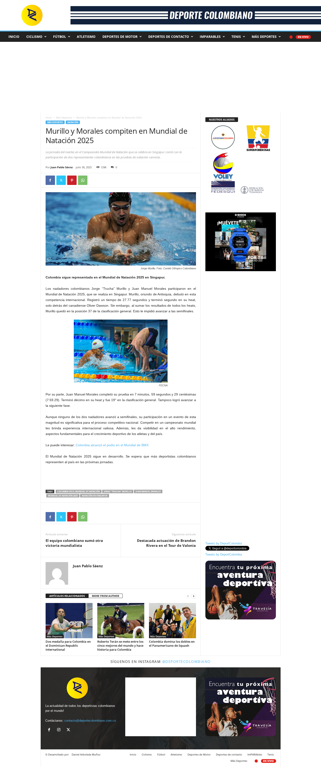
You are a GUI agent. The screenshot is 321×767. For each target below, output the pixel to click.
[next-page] (193, 596)
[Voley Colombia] (240, 155)
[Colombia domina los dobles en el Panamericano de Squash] (172, 620)
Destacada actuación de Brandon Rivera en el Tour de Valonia (166, 543)
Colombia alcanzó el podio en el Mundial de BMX (113, 445)
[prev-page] (188, 596)
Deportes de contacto (168, 36)
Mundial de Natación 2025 (63, 495)
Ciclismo (34, 36)
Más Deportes (264, 36)
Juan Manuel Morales (148, 491)
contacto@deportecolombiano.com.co (90, 720)
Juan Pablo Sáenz (62, 167)
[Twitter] (61, 180)
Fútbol (59, 36)
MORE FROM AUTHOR (105, 596)
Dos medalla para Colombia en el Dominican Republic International (68, 645)
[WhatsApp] (82, 180)
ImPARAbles (210, 36)
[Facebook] (50, 180)
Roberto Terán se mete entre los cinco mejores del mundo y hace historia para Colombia (120, 645)
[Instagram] (60, 730)
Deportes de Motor (119, 36)
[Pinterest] (72, 180)
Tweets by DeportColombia (223, 543)
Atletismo (86, 36)
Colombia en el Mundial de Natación (78, 491)
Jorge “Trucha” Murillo (118, 491)
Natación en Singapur (94, 495)
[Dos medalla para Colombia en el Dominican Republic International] (69, 620)
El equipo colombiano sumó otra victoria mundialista (74, 543)
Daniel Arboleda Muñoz (86, 754)
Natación (72, 122)
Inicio (13, 36)
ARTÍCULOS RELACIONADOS (67, 596)
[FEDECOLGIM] (240, 190)
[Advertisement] (176, 77)
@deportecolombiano (186, 661)
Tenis (236, 36)
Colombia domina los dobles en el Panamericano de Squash (172, 643)
